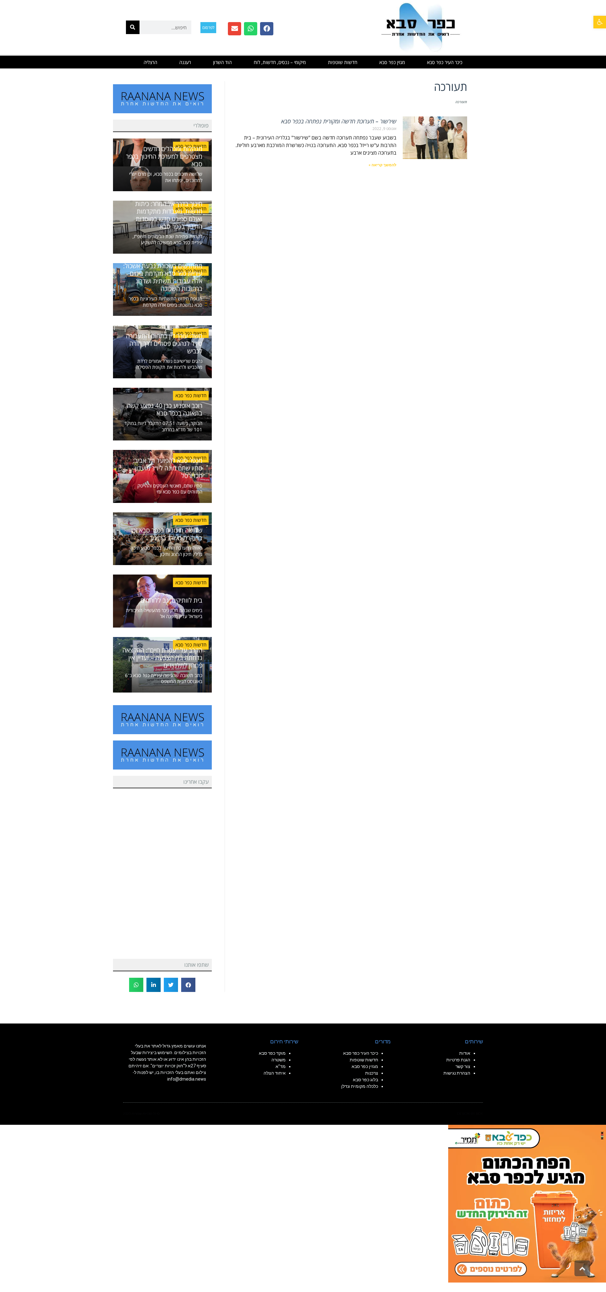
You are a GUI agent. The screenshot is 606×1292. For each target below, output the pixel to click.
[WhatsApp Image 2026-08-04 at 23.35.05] (527, 1203)
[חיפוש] (133, 27)
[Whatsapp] (250, 28)
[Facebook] (266, 28)
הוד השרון (222, 62)
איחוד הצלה (275, 1073)
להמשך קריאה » (382, 165)
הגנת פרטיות (458, 1059)
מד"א (281, 1066)
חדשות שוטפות (342, 62)
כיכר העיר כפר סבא (444, 62)
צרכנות (371, 1073)
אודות (464, 1053)
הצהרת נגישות (456, 1073)
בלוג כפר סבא (365, 1079)
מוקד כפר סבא (272, 1053)
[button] (599, 22)
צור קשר (462, 1066)
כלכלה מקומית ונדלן (359, 1086)
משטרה (278, 1059)
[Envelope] (234, 28)
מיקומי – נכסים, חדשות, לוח (280, 62)
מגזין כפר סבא (392, 62)
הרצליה (150, 62)
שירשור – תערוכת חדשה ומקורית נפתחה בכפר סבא (338, 121)
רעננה (185, 62)
